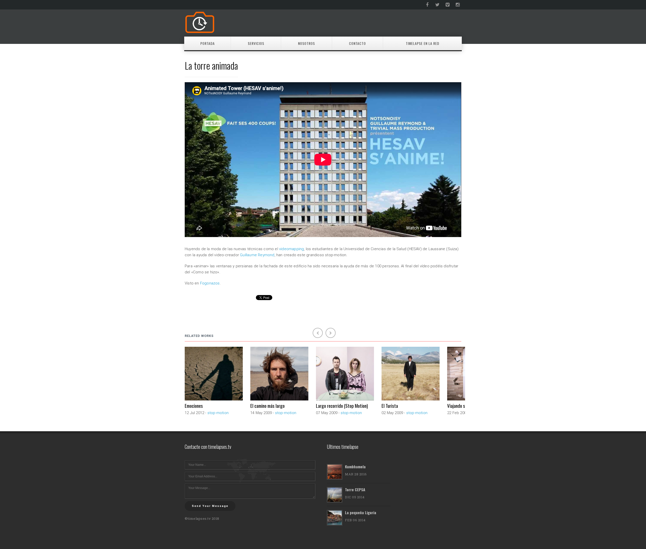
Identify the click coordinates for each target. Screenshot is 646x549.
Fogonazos (210, 283)
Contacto (357, 43)
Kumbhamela (355, 466)
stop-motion (218, 413)
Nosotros (306, 43)
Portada (207, 43)
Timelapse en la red (422, 43)
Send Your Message (210, 506)
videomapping (291, 249)
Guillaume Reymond (257, 255)
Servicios (256, 43)
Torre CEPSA (355, 489)
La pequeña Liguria (360, 512)
